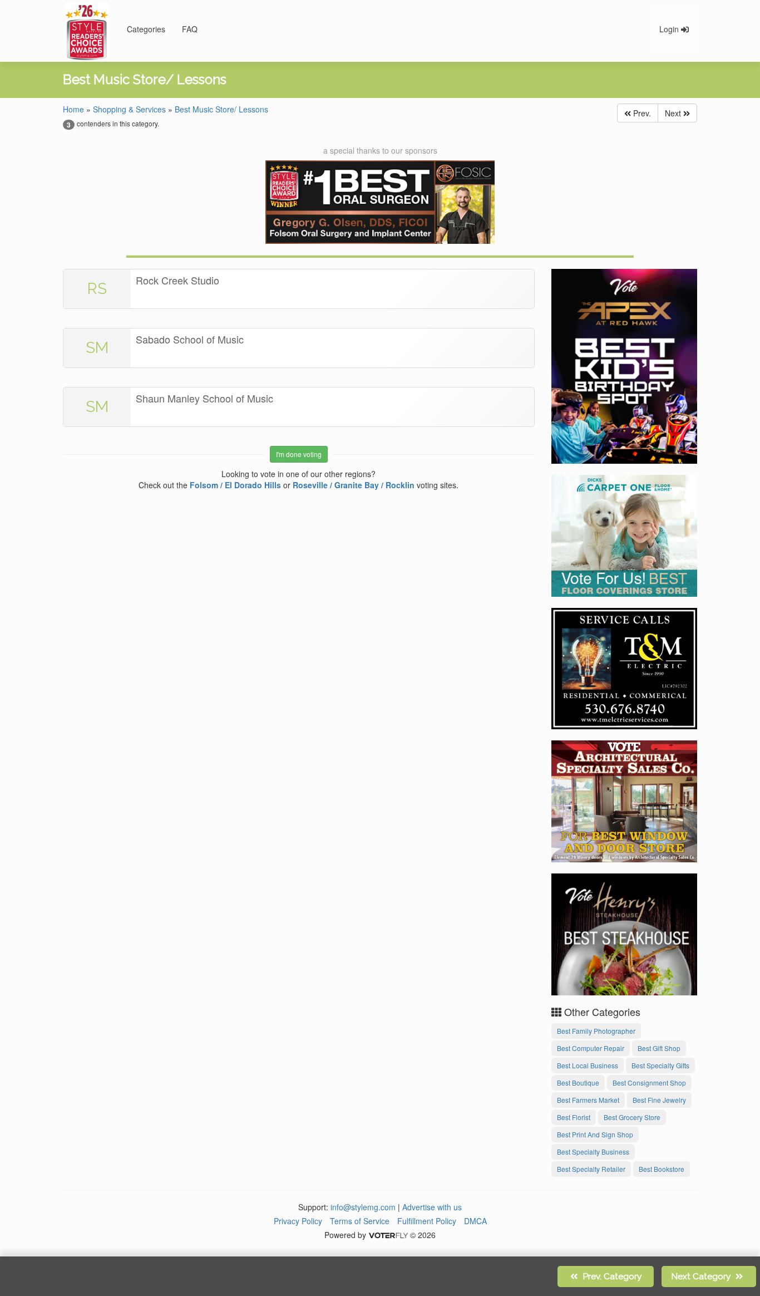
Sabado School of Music (190, 339)
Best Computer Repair (590, 1048)
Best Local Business (587, 1065)
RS (97, 288)
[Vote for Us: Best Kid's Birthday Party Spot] (624, 365)
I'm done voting (299, 454)
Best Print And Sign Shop (595, 1134)
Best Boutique (578, 1082)
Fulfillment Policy (426, 1220)
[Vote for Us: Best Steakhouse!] (624, 932)
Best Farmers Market (588, 1099)
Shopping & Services (129, 109)
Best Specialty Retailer (591, 1169)
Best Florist (573, 1117)
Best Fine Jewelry (659, 1099)
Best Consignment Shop (649, 1082)
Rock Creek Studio (177, 280)
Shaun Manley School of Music (204, 398)
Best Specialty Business (593, 1151)
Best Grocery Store (632, 1117)
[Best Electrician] (624, 667)
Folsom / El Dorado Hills (235, 484)
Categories (146, 29)
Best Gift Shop (659, 1048)
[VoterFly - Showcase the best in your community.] (387, 1234)
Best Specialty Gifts (660, 1065)
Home (73, 109)
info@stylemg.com (363, 1206)
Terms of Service (359, 1220)
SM (97, 347)
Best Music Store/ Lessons (221, 109)
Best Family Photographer (596, 1030)
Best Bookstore (661, 1169)
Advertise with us (432, 1206)
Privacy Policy (298, 1220)
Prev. (641, 113)
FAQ (190, 29)
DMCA (475, 1220)
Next (674, 113)
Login (670, 29)
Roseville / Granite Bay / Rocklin (353, 484)
